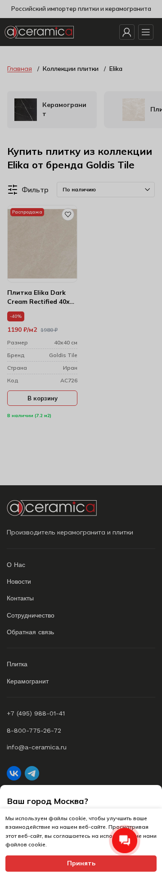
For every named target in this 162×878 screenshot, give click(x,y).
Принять (81, 863)
